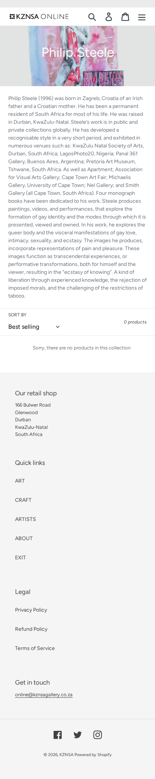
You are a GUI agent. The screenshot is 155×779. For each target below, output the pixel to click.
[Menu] (142, 17)
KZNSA (66, 754)
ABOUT (24, 538)
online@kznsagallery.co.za (44, 694)
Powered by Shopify (93, 754)
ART (20, 481)
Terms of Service (35, 648)
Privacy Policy (31, 610)
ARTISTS (25, 519)
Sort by (17, 314)
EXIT (20, 557)
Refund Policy (31, 629)
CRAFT (23, 500)
